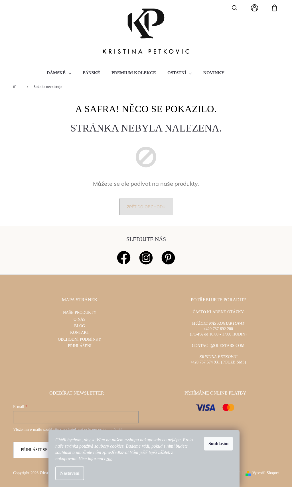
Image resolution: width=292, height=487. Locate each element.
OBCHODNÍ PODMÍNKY (79, 339)
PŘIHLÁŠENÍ (80, 346)
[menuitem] (59, 72)
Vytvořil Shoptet (265, 473)
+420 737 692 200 (218, 329)
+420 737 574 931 (205, 362)
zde (109, 458)
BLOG (79, 326)
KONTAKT (79, 332)
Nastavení (69, 473)
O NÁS (80, 319)
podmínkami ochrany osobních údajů (92, 429)
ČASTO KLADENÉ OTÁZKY (218, 312)
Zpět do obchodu (146, 206)
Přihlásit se (34, 450)
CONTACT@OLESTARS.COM (218, 345)
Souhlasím (218, 443)
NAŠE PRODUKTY (79, 312)
